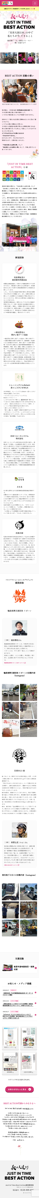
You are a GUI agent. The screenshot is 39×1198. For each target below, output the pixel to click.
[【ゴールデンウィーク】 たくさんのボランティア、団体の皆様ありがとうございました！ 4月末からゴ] (28, 692)
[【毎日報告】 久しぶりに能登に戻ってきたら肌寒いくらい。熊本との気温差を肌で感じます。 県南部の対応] (28, 909)
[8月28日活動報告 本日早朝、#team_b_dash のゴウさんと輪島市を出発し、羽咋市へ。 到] (10, 692)
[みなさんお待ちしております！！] (28, 728)
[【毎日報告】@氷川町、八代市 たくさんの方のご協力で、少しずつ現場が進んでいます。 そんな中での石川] (10, 927)
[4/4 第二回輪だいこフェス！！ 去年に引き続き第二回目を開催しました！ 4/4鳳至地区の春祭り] (10, 728)
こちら (31, 9)
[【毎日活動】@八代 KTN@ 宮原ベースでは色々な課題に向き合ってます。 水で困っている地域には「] (10, 891)
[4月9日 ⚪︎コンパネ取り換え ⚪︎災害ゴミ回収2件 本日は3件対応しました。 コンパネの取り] (28, 710)
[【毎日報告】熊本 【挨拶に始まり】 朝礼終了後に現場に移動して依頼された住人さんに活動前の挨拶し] (28, 891)
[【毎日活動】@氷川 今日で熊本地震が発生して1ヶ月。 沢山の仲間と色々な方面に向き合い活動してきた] (10, 909)
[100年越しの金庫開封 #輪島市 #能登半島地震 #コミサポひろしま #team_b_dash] (10, 710)
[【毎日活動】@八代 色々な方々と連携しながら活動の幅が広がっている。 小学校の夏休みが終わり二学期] (28, 927)
